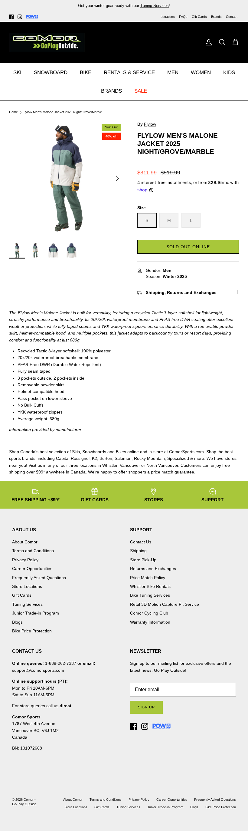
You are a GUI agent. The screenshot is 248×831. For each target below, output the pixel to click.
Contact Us (140, 541)
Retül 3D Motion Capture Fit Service (164, 604)
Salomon (123, 458)
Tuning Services (154, 5)
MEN (172, 72)
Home (13, 112)
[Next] (117, 178)
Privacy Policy (25, 559)
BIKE (85, 72)
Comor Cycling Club (149, 613)
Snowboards (94, 451)
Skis (76, 451)
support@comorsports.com (38, 670)
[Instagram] (20, 17)
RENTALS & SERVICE (129, 72)
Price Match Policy (147, 577)
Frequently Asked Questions (39, 577)
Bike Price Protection (32, 630)
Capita (62, 458)
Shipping (138, 550)
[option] (66, 178)
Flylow (150, 124)
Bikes (121, 451)
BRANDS (111, 91)
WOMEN (201, 72)
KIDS (229, 72)
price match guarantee (172, 472)
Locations (168, 16)
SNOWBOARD (50, 72)
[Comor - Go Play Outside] (47, 42)
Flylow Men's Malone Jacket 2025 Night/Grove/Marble (62, 112)
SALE (140, 91)
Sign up (146, 707)
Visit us (35, 465)
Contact (231, 16)
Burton (106, 458)
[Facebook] (11, 17)
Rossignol (80, 458)
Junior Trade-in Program (35, 613)
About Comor (25, 541)
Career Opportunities (32, 568)
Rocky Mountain (149, 458)
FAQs (183, 16)
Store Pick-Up (143, 559)
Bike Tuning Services (150, 595)
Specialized (178, 458)
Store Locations (27, 586)
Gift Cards (199, 16)
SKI (17, 72)
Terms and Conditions (33, 550)
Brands (216, 16)
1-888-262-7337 (60, 663)
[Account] (207, 42)
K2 (94, 458)
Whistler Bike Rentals (150, 586)
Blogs (17, 622)
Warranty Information (150, 622)
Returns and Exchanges (153, 568)
